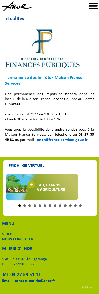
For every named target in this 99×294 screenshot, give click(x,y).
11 (70, 205)
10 (65, 205)
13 (80, 205)
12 (75, 205)
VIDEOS (8, 234)
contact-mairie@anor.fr (34, 281)
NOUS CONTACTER (18, 239)
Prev (12, 187)
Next (88, 187)
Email (6, 281)
